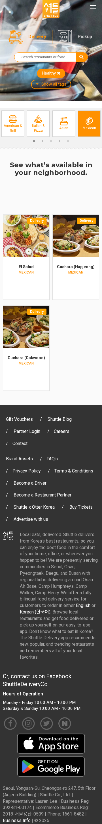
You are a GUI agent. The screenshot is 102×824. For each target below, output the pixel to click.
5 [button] (68, 141)
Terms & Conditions (73, 471)
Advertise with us (31, 519)
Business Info (17, 820)
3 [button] (51, 141)
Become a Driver (30, 483)
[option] (12, 123)
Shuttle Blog (60, 419)
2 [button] (42, 141)
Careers (61, 431)
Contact (19, 443)
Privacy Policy (26, 471)
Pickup (85, 36)
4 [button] (59, 141)
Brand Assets (19, 458)
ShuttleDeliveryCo (25, 684)
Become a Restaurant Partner (42, 495)
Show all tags (53, 84)
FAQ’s (52, 458)
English (83, 605)
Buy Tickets (81, 507)
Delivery (37, 36)
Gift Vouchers (19, 419)
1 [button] (34, 141)
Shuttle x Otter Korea (34, 507)
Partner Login (27, 431)
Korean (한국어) (35, 612)
